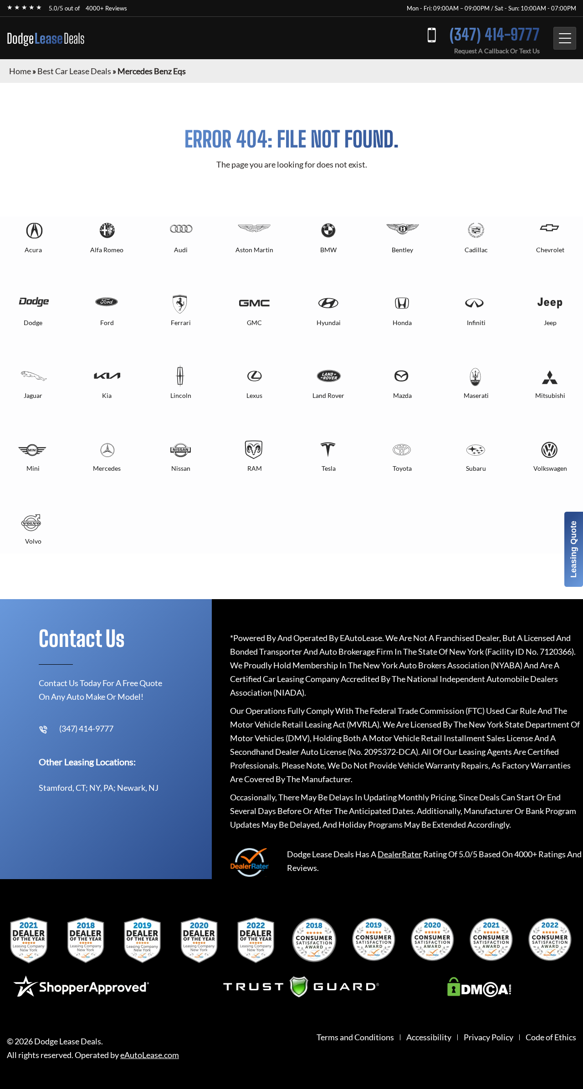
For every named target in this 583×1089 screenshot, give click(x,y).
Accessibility (428, 1037)
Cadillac (476, 250)
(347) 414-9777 (495, 34)
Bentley (402, 250)
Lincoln (180, 395)
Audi (181, 250)
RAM (254, 468)
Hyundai (329, 322)
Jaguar (33, 395)
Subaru (476, 468)
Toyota (402, 468)
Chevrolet (550, 250)
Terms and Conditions (355, 1037)
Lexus (254, 395)
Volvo (33, 541)
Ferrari (181, 322)
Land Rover (328, 395)
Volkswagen (550, 468)
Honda (402, 322)
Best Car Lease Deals (74, 71)
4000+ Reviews (106, 8)
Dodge (46, 38)
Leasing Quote (573, 549)
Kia (107, 395)
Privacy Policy (488, 1037)
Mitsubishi (550, 395)
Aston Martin (254, 250)
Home (20, 71)
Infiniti (476, 322)
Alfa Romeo (106, 250)
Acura (33, 250)
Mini (33, 468)
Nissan (180, 468)
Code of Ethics (551, 1037)
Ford (107, 322)
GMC (254, 322)
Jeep (550, 322)
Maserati (476, 395)
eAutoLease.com (149, 1055)
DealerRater (400, 854)
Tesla (329, 468)
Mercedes (107, 468)
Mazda (402, 395)
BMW (328, 250)
